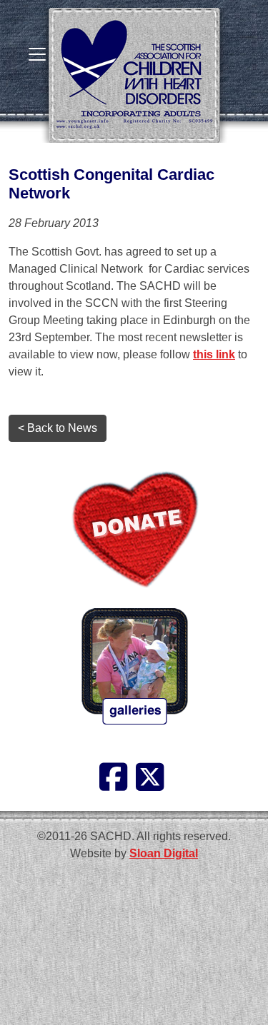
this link (214, 354)
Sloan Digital (163, 853)
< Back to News (57, 428)
